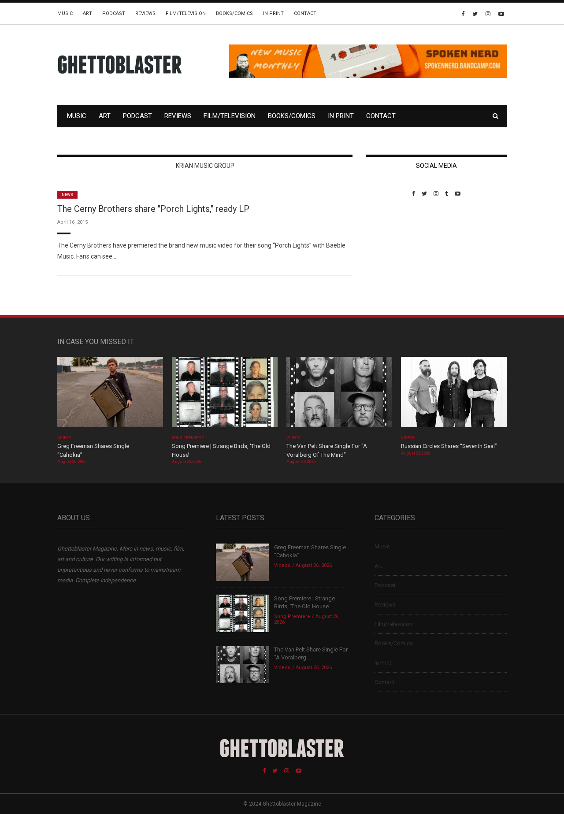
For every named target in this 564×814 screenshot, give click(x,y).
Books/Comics (234, 13)
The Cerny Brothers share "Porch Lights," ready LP (153, 209)
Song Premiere (188, 438)
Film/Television (186, 13)
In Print (273, 13)
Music (65, 13)
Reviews (145, 13)
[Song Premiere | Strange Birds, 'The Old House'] (225, 395)
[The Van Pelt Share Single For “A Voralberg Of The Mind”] (339, 395)
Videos (64, 438)
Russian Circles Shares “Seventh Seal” (449, 446)
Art (87, 13)
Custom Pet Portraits (391, 257)
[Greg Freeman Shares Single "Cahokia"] (110, 395)
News (67, 194)
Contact (305, 13)
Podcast (113, 13)
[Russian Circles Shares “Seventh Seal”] (454, 395)
